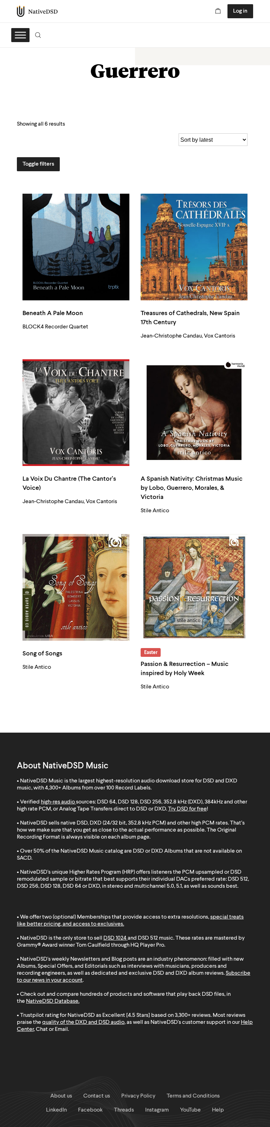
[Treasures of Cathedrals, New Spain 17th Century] (194, 247)
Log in (240, 11)
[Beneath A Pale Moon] (75, 247)
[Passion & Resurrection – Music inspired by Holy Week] (194, 587)
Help (218, 1110)
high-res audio (58, 802)
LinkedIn (56, 1110)
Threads (124, 1110)
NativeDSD (37, 11)
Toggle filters (38, 164)
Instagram (157, 1110)
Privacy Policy (138, 1096)
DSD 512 (148, 938)
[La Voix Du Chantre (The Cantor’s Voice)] (75, 412)
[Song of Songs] (75, 587)
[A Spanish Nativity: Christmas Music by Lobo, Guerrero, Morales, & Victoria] (194, 412)
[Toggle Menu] (20, 35)
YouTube (190, 1110)
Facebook (90, 1110)
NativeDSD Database (52, 1001)
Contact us (96, 1096)
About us (61, 1096)
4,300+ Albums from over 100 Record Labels (97, 788)
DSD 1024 (115, 938)
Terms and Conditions (193, 1096)
